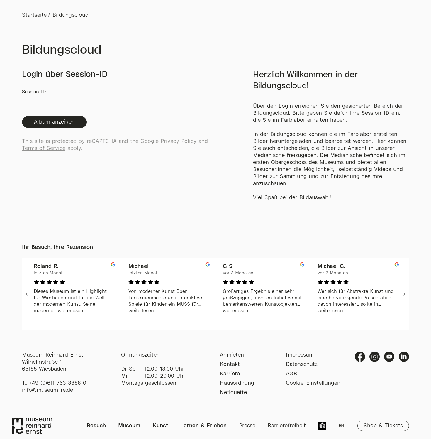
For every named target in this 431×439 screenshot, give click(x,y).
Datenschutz (302, 364)
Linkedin (404, 357)
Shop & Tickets (383, 425)
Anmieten (232, 355)
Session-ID (34, 92)
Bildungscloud (70, 15)
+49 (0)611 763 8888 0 (57, 383)
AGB (291, 374)
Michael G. (331, 266)
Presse (247, 425)
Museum (129, 425)
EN (341, 426)
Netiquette (233, 392)
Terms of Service (43, 148)
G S (228, 266)
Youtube (389, 357)
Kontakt (230, 364)
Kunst (160, 425)
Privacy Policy (178, 141)
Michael (138, 266)
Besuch (96, 425)
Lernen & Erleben (203, 425)
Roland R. (46, 266)
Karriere (230, 374)
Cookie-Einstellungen (313, 383)
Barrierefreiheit (287, 425)
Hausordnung (237, 383)
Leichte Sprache (322, 426)
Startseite (34, 15)
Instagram (374, 357)
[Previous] (26, 294)
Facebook (360, 357)
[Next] (404, 294)
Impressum (300, 355)
